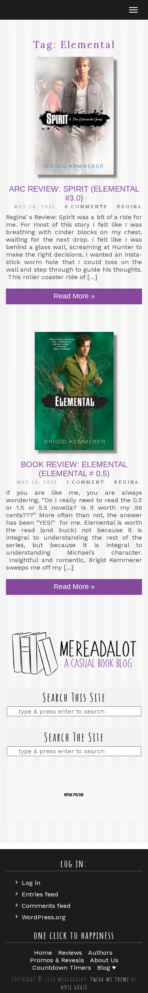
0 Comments (86, 206)
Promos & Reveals (57, 960)
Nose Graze (74, 987)
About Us (104, 960)
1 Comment (86, 482)
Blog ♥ (106, 967)
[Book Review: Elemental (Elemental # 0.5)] (74, 391)
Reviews (70, 952)
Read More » (74, 296)
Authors (100, 952)
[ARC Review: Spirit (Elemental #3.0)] (74, 116)
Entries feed (40, 894)
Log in (31, 883)
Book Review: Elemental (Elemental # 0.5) (74, 469)
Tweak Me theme (109, 979)
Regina (129, 206)
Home (43, 952)
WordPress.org (44, 917)
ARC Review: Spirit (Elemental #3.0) (74, 193)
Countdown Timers (61, 967)
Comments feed (46, 905)
